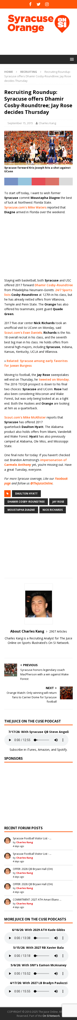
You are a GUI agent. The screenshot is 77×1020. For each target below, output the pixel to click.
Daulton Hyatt (26, 493)
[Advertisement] (40, 44)
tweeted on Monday (54, 379)
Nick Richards (53, 510)
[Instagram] (47, 4)
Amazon (43, 750)
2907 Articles (58, 631)
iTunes (31, 750)
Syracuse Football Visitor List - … (32, 838)
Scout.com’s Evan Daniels (23, 333)
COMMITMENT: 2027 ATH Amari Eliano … (37, 899)
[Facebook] (30, 4)
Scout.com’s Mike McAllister (25, 417)
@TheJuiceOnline (41, 483)
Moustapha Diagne (21, 510)
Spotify (62, 750)
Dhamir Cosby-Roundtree (54, 285)
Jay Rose (58, 501)
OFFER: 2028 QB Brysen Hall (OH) (33, 869)
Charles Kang (47, 123)
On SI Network (51, 1016)
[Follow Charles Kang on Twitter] (38, 650)
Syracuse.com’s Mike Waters (25, 207)
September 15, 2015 (20, 123)
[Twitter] (38, 4)
